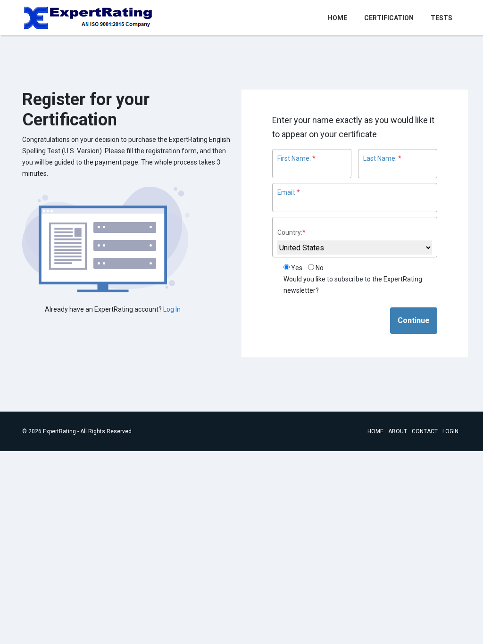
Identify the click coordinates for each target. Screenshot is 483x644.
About (397, 431)
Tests (441, 18)
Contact (425, 431)
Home (339, 18)
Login (450, 431)
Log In (172, 309)
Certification (389, 18)
